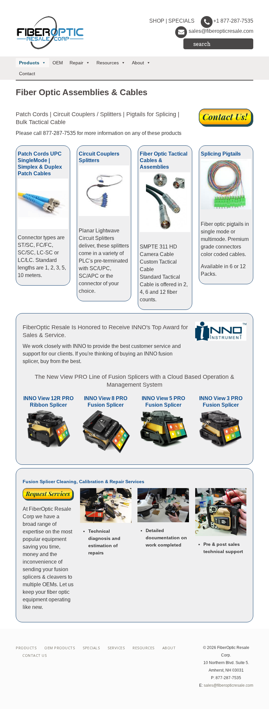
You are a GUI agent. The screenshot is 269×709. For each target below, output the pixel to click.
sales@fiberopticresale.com (221, 31)
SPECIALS (181, 21)
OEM (57, 62)
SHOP (156, 21)
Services (116, 647)
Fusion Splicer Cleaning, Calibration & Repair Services (83, 481)
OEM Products (59, 647)
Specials (91, 647)
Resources (107, 62)
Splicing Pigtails (221, 154)
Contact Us (34, 655)
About (138, 62)
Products (29, 62)
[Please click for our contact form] (226, 118)
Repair (76, 62)
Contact (27, 73)
